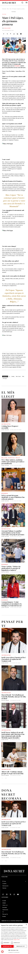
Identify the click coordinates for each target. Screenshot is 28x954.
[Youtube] (17, 894)
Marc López (18, 376)
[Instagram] (6, 894)
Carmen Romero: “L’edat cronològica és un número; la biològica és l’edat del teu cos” (11, 604)
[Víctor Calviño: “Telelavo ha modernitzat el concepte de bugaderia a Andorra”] (13, 551)
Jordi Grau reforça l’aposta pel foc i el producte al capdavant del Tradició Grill (13, 659)
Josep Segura (5, 429)
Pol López (5, 378)
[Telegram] (20, 33)
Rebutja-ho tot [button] (21, 946)
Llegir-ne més (17, 939)
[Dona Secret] (8, 2)
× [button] (26, 924)
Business (4, 493)
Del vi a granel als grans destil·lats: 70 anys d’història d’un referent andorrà (12, 497)
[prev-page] (2, 778)
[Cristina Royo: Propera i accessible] (13, 410)
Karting (12, 376)
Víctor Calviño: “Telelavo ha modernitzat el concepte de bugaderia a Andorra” (11, 568)
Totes (8, 9)
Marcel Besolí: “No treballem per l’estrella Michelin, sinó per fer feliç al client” (13, 696)
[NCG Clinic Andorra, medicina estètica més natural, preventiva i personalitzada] (13, 444)
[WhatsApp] (13, 33)
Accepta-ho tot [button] (7, 946)
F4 (9, 376)
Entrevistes (4, 9)
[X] (7, 33)
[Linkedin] (17, 33)
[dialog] (14, 938)
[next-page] (5, 778)
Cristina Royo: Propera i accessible (9, 427)
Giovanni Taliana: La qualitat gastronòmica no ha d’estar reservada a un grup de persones (12, 533)
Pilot (23, 376)
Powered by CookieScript (14, 952)
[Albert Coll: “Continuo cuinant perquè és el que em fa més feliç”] (14, 754)
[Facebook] (3, 33)
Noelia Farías (5, 572)
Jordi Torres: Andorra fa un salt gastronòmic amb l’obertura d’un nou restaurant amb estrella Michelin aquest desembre (12, 735)
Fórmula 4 (17, 65)
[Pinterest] (10, 33)
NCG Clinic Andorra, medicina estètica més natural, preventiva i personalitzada (12, 461)
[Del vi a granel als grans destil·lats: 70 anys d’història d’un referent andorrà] (13, 479)
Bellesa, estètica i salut (10, 457)
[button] (22, 2)
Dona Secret (7, 28)
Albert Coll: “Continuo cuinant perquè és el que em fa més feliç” (12, 772)
